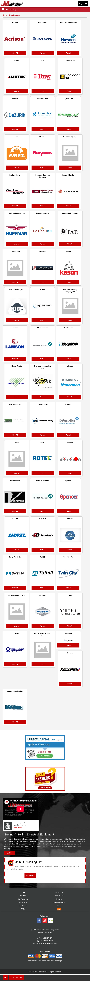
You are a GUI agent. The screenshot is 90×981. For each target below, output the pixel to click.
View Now (17, 827)
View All (15, 53)
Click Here (30, 875)
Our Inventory (10, 9)
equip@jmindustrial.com (49, 943)
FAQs (23, 909)
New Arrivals (23, 906)
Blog (58, 906)
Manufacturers (14, 15)
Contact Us (59, 892)
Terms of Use (59, 896)
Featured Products (59, 902)
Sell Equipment (23, 899)
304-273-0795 (17, 978)
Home (5, 15)
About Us (23, 896)
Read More (9, 853)
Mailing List (23, 902)
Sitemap (59, 899)
